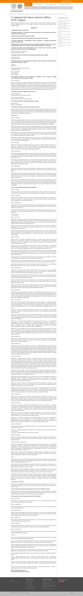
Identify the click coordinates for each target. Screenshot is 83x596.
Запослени (33, 1)
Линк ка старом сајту (13, 581)
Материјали (36, 13)
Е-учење (45, 1)
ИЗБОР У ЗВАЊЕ (29, 584)
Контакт (71, 592)
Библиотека (35, 7)
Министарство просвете (46, 581)
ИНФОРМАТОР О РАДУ (30, 581)
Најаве (50, 7)
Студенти (27, 1)
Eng (14, 1)
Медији (49, 1)
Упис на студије (37, 4)
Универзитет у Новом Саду (16, 10)
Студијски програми (50, 4)
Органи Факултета (20, 13)
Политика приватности (30, 588)
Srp (12, 1)
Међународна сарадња (64, 4)
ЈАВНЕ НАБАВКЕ (29, 582)
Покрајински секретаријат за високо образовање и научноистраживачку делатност (48, 586)
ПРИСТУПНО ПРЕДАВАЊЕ (30, 586)
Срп (10, 1)
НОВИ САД (12, 579)
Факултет (28, 4)
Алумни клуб (39, 1)
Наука (27, 7)
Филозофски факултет (17, 11)
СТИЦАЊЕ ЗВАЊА (29, 585)
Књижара (44, 7)
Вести (56, 7)
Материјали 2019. (43, 13)
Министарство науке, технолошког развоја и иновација (48, 583)
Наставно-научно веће (29, 13)
